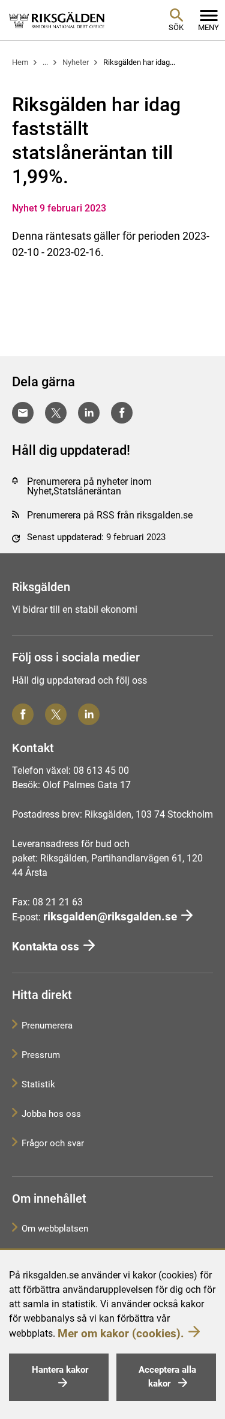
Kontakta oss (45, 946)
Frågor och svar (53, 1143)
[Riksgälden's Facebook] (23, 714)
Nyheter (75, 62)
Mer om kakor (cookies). (121, 1333)
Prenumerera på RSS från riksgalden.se (110, 515)
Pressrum (41, 1055)
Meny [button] (208, 27)
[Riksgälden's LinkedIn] (89, 714)
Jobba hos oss (51, 1113)
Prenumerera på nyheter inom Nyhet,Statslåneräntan (89, 486)
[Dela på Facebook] (122, 413)
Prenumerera (47, 1025)
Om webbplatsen (55, 1228)
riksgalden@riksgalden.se (110, 916)
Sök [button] (176, 27)
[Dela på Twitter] (56, 413)
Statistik (38, 1084)
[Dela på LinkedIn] (89, 413)
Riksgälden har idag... (139, 62)
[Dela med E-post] (23, 413)
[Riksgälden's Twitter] (56, 714)
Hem (20, 62)
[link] (57, 20)
